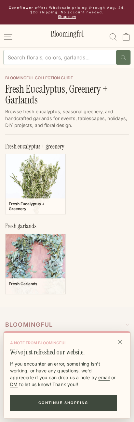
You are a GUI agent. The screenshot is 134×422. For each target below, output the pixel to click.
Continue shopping (63, 402)
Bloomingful (29, 324)
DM (14, 384)
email (104, 377)
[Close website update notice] (120, 341)
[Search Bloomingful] (123, 57)
